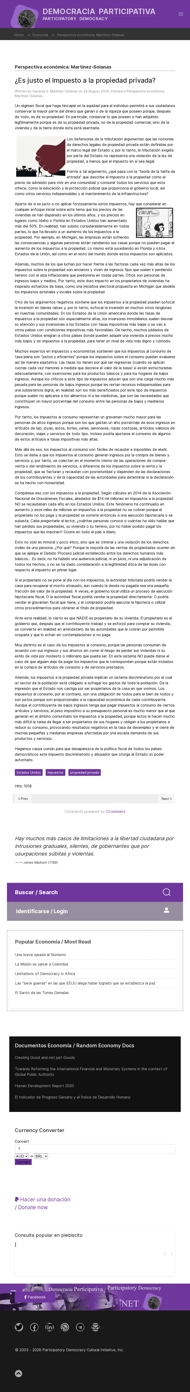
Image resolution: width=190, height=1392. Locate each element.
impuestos (55, 772)
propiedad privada (84, 772)
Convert (23, 1162)
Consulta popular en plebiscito (48, 1235)
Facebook (36, 1297)
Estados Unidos (29, 772)
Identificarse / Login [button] (42, 911)
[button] (181, 14)
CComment (115, 811)
